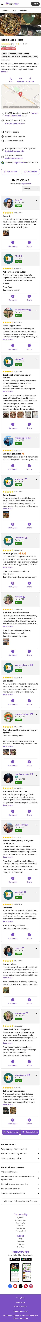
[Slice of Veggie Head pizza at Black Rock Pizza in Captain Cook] (6, 414)
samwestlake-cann (22, 665)
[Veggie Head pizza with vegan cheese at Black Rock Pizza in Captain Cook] (13, 414)
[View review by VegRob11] (8, 894)
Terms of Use (20, 1302)
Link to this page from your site (14, 1184)
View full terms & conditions (13, 1193)
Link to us (20, 1244)
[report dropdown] (36, 200)
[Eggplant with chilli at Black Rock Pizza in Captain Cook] (13, 752)
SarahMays (20, 1013)
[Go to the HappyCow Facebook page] (10, 1286)
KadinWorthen (21, 310)
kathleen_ (19, 479)
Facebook (30, 81)
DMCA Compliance (20, 1307)
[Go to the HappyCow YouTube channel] (15, 1286)
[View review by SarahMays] (8, 1016)
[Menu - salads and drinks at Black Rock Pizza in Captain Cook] (35, 414)
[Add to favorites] (38, 16)
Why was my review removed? (14, 1149)
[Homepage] (12, 3)
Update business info (14, 151)
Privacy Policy (20, 1298)
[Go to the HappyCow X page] (21, 1286)
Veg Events (20, 1223)
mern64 (18, 597)
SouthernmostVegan (22, 774)
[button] (20, 94)
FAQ (20, 1239)
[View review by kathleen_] (8, 482)
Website (20, 81)
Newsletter (20, 1228)
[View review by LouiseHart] (8, 827)
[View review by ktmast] (8, 362)
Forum (20, 1226)
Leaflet (6, 107)
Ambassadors (20, 1220)
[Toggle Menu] (2, 3)
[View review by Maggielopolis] (8, 440)
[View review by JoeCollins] (8, 540)
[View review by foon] (8, 203)
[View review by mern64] (8, 599)
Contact (20, 1241)
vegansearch (20, 162)
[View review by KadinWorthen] (8, 312)
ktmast (18, 359)
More (3, 72)
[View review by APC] (8, 259)
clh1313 (18, 948)
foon (17, 200)
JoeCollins (19, 537)
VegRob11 (19, 892)
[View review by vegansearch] (8, 1078)
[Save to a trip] (33, 16)
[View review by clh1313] (8, 951)
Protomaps (12, 107)
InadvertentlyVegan (22, 714)
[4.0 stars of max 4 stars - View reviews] (6, 44)
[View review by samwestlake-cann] (8, 667)
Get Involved (20, 1231)
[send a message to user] (21, 200)
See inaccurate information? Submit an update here (18, 1178)
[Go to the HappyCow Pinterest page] (26, 1286)
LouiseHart (20, 825)
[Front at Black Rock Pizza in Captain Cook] (6, 1110)
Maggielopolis (21, 438)
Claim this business (14, 158)
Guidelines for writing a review (14, 1153)
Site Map (20, 1247)
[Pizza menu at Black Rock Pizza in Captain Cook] (28, 414)
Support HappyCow (20, 1311)
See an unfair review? (10, 1188)
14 (6, 16)
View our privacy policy (11, 1158)
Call (10, 81)
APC (17, 256)
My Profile (20, 1218)
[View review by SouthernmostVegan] (8, 778)
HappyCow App (20, 1251)
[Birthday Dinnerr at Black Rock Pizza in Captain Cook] (6, 641)
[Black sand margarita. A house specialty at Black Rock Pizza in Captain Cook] (6, 990)
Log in (35, 3)
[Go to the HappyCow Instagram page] (31, 1286)
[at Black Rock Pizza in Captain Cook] (6, 233)
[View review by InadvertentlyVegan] (8, 717)
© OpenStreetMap (23, 107)
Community (20, 1214)
